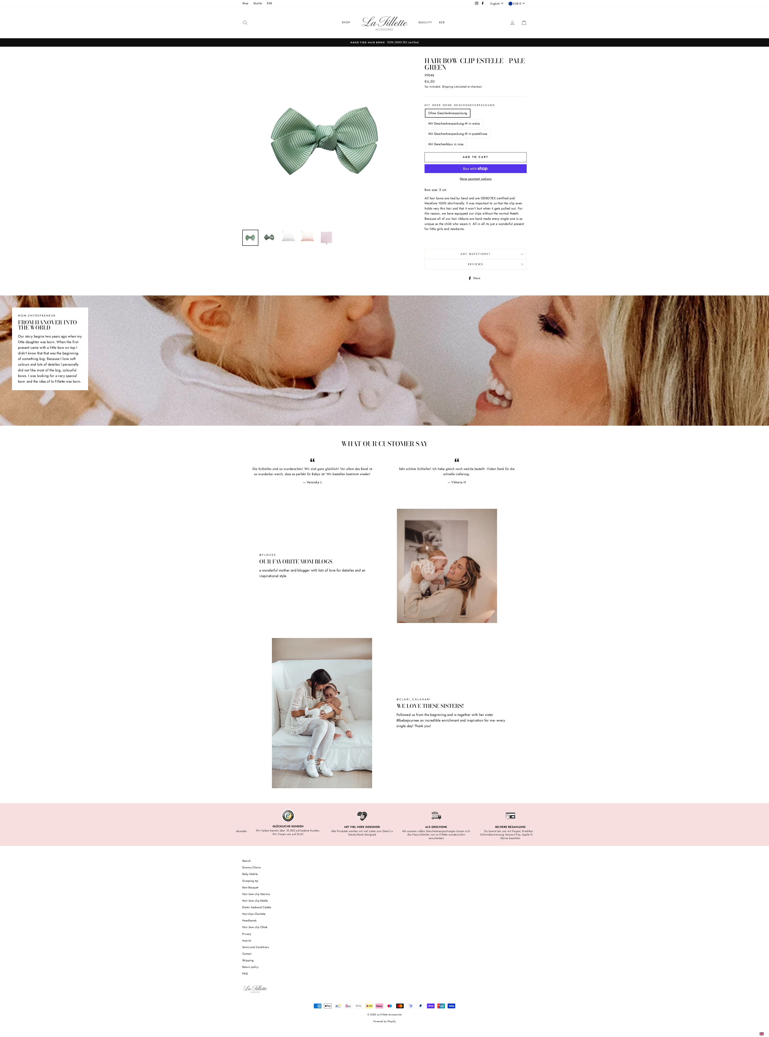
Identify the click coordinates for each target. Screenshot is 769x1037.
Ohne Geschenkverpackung (447, 113)
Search (246, 861)
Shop (245, 3)
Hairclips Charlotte (254, 914)
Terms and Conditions (255, 947)
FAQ (245, 973)
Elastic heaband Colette (256, 907)
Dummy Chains (251, 867)
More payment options (475, 178)
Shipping (447, 87)
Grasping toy (250, 881)
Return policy (250, 967)
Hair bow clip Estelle (255, 901)
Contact (247, 954)
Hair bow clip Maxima (256, 894)
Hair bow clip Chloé (254, 927)
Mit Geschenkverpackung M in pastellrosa (457, 133)
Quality (257, 3)
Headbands (249, 920)
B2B (269, 3)
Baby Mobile (250, 874)
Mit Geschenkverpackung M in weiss (454, 123)
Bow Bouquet (250, 887)
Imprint (246, 940)
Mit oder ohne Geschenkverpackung (460, 105)
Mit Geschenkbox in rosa (445, 144)
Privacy (246, 934)
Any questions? (476, 254)
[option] (384, 42)
